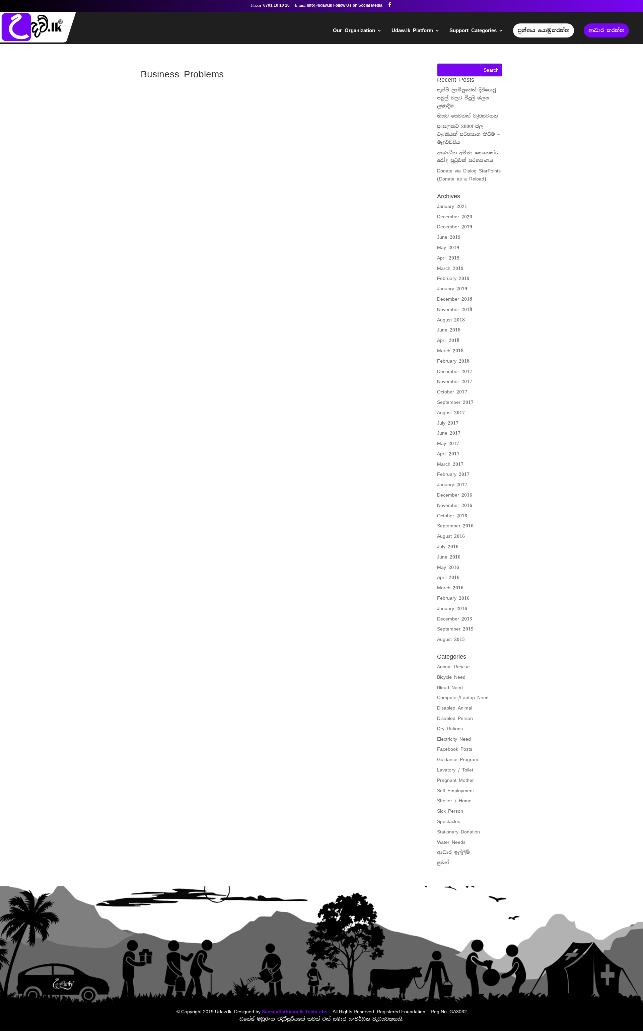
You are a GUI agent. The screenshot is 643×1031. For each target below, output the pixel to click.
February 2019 (453, 278)
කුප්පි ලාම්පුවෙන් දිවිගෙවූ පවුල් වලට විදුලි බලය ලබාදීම (466, 98)
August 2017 (451, 413)
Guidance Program (457, 759)
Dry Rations (450, 729)
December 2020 (454, 217)
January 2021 (452, 206)
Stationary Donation (458, 832)
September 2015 (455, 629)
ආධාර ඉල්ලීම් (453, 852)
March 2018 (450, 351)
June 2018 (448, 330)
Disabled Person (455, 718)
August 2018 (451, 320)
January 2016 (452, 608)
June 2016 (448, 557)
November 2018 (454, 309)
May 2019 (448, 247)
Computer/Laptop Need (463, 697)
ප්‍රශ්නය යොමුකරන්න (543, 30)
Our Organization (354, 31)
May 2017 (448, 443)
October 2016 (452, 516)
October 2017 (452, 392)
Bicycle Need (451, 677)
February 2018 (453, 361)
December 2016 (454, 495)
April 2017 (448, 454)
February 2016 (453, 598)
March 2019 (450, 268)
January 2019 (452, 289)
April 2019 (448, 258)
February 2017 (453, 474)
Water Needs (451, 842)
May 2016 (448, 567)
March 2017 (450, 464)
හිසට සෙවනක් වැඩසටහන (467, 116)
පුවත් (443, 863)
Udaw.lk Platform (412, 31)
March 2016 (450, 588)
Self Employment (455, 791)
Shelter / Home (454, 801)
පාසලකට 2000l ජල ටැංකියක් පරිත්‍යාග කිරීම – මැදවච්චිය (468, 134)
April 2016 (448, 577)
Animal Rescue (453, 667)
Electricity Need (454, 739)
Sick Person (450, 811)
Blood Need (450, 687)
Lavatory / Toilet (455, 770)
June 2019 (448, 237)
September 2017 (455, 402)
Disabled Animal (454, 708)
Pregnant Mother (455, 780)
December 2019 (454, 227)
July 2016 (447, 546)
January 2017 (452, 485)
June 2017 (448, 433)
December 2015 (454, 619)
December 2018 (454, 299)
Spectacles (448, 821)
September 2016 (455, 526)
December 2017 (454, 371)
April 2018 (448, 340)
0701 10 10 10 (276, 5)
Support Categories (473, 31)
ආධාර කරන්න (606, 30)
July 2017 (447, 423)
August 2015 (451, 639)
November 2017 (454, 381)
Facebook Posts (454, 749)
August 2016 (451, 536)
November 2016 (454, 505)
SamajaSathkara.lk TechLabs (295, 1011)
